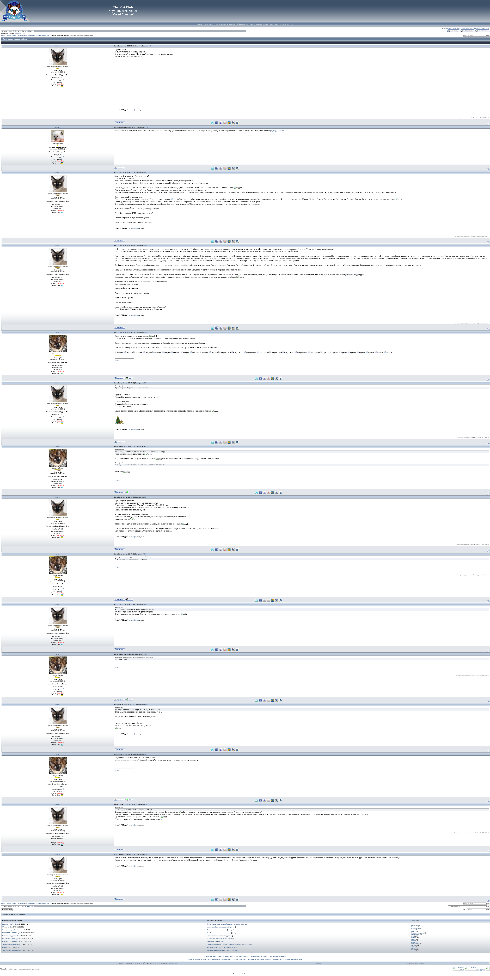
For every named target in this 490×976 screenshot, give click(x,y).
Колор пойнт (229, 956)
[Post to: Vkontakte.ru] (237, 122)
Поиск (483, 28)
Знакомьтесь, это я (44, 35)
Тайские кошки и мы (31, 35)
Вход (454, 28)
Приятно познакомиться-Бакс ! (60, 35)
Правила (477, 28)
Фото (209, 959)
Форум (197, 959)
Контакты (294, 959)
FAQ (471, 28)
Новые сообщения (463, 28)
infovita (57, 46)
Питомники (216, 959)
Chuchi (23, 33)
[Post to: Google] (221, 122)
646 (150, 46)
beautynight (18, 33)
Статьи (203, 959)
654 (145, 554)
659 (147, 804)
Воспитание (255, 956)
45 (30, 31)
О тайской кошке (210, 956)
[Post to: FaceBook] (217, 122)
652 (146, 446)
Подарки (268, 959)
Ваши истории (281, 956)
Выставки (243, 959)
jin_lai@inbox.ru (277, 131)
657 (146, 704)
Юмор (287, 959)
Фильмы (276, 959)
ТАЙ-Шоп (235, 959)
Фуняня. (117, 361)
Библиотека (252, 959)
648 (145, 172)
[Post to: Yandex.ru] (225, 122)
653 (145, 497)
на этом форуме (134, 110)
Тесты (282, 959)
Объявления (226, 959)
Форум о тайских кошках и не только (12, 35)
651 (145, 383)
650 (145, 332)
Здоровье (244, 924)
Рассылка (260, 959)
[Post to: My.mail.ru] (229, 122)
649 (145, 245)
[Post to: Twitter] (213, 122)
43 (25, 31)
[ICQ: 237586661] (129, 378)
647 (147, 127)
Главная (191, 959)
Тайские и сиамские (242, 956)
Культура (232, 927)
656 (146, 654)
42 (23, 31)
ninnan (57, 127)
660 (147, 854)
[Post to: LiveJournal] (233, 122)
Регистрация (447, 28)
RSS (487, 28)
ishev (57, 332)
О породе (234, 947)
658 (145, 754)
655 (145, 604)
